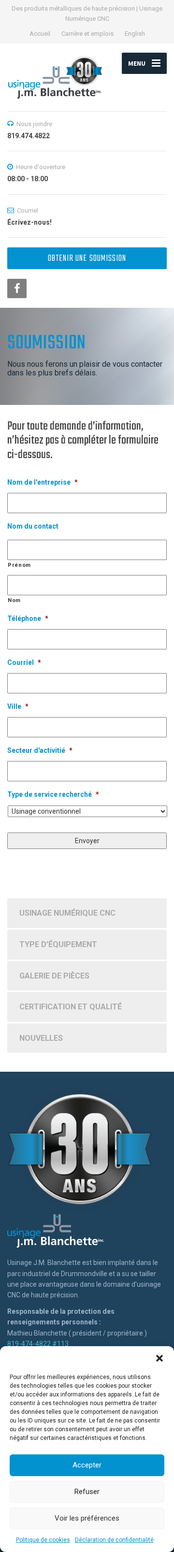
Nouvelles (41, 1038)
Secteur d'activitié (39, 750)
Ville (18, 706)
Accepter (87, 1465)
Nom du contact (32, 526)
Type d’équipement (58, 944)
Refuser (87, 1491)
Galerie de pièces (54, 975)
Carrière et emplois (87, 33)
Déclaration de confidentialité (114, 1540)
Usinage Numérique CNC (67, 913)
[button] (159, 1358)
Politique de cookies (43, 1540)
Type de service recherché (53, 794)
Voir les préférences (87, 1518)
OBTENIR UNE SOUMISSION (87, 258)
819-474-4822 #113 (38, 1344)
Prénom (19, 564)
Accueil (39, 33)
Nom (14, 600)
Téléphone (27, 618)
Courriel (24, 662)
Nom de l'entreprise (42, 482)
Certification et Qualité (70, 1006)
